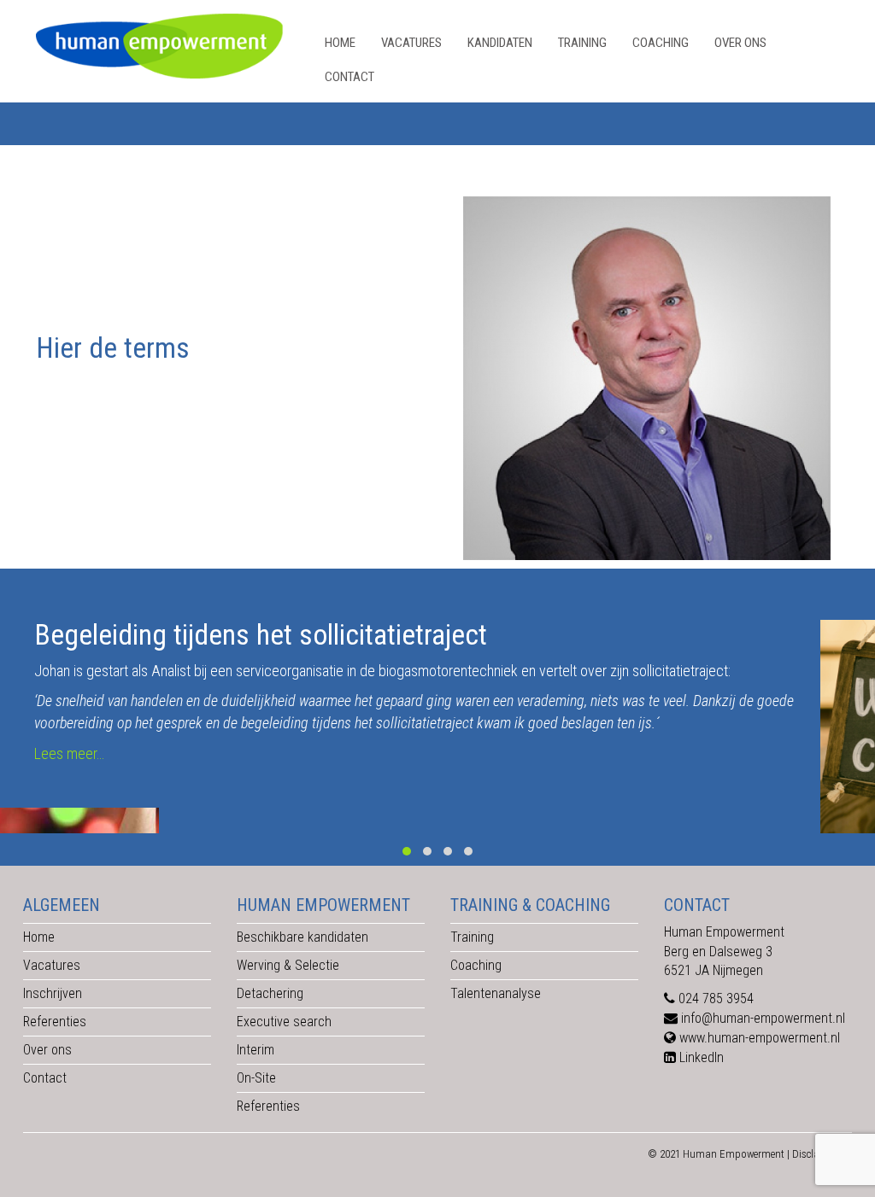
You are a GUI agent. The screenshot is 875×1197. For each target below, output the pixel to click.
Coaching (660, 42)
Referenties (54, 1021)
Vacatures (411, 42)
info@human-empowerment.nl (763, 1018)
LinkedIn (701, 1057)
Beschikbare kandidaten (302, 937)
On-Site (256, 1078)
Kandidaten (499, 42)
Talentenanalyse (495, 993)
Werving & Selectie (288, 965)
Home (340, 42)
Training (582, 42)
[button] (406, 851)
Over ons (740, 42)
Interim (255, 1050)
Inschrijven (52, 993)
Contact (349, 77)
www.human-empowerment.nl (759, 1038)
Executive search (284, 1021)
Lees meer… (69, 753)
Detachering (270, 993)
